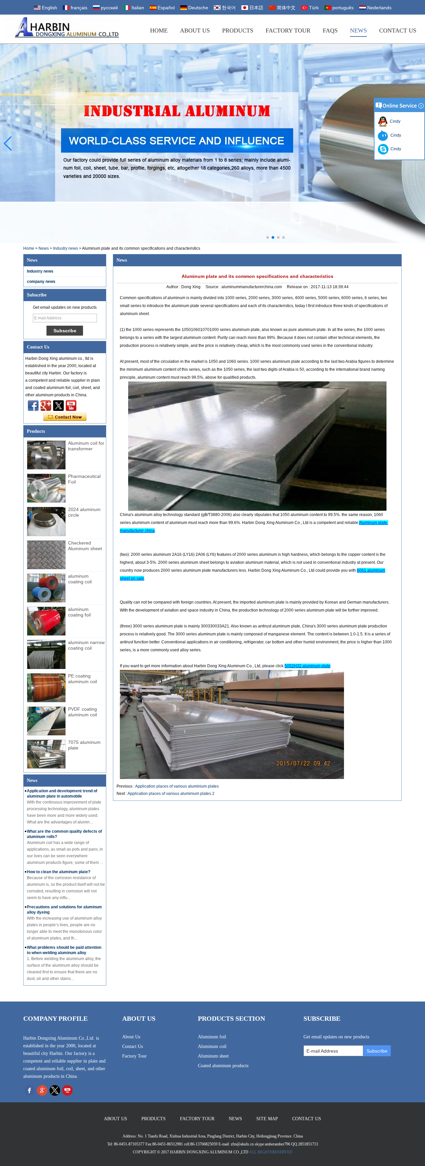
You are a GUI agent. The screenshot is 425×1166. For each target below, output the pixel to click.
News (358, 30)
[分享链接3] (46, 405)
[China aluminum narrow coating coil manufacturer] (46, 654)
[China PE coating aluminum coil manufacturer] (46, 687)
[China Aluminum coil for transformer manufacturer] (46, 455)
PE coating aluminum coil (82, 678)
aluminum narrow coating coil (86, 645)
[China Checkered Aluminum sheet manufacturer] (46, 554)
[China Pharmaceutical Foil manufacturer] (46, 488)
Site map (267, 1118)
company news (41, 281)
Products (237, 30)
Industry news (65, 248)
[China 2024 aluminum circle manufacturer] (46, 521)
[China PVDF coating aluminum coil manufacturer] (46, 721)
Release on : (299, 287)
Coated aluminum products (223, 1065)
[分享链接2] (58, 405)
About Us (195, 30)
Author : (173, 287)
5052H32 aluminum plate (307, 666)
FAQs (330, 30)
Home (159, 30)
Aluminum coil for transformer (86, 445)
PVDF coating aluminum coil (82, 711)
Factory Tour (288, 30)
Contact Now (64, 417)
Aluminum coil (212, 1046)
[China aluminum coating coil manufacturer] (46, 588)
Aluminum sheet (213, 1056)
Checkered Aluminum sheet (85, 545)
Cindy (394, 121)
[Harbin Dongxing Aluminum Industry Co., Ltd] (61, 29)
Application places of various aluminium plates (177, 786)
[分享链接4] (33, 405)
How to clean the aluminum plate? (58, 872)
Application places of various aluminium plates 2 (171, 793)
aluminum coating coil (80, 578)
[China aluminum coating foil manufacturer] (46, 621)
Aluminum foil (212, 1036)
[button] (267, 237)
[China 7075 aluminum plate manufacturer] (46, 754)
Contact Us (397, 30)
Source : (213, 287)
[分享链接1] (71, 405)
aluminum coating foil (79, 612)
